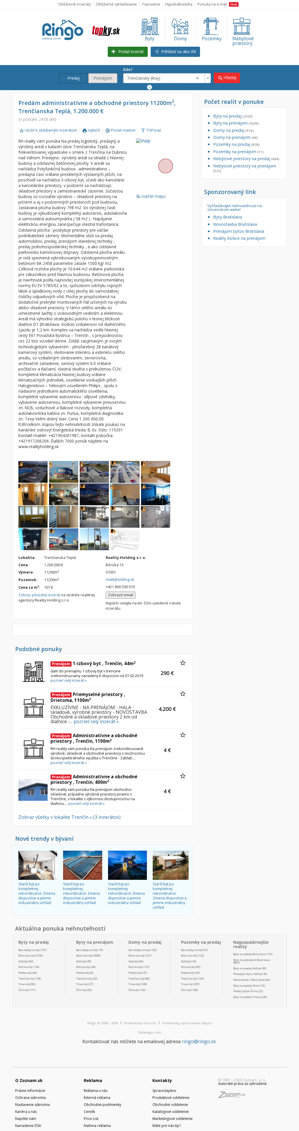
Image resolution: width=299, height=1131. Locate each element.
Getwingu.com (149, 1032)
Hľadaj (227, 78)
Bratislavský (26, 955)
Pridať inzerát (130, 51)
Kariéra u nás (26, 1111)
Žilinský (23, 990)
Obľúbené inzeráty (74, 4)
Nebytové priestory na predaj (246, 158)
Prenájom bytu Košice (247, 974)
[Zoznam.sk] (233, 1096)
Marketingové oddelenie (172, 1118)
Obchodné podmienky (102, 1104)
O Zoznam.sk (29, 1080)
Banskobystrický (29, 950)
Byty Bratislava (227, 217)
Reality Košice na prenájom (239, 238)
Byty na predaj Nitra (246, 985)
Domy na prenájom (235, 137)
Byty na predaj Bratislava (249, 954)
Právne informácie (30, 1090)
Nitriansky (25, 967)
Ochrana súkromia (30, 1097)
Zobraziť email (120, 594)
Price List (91, 1118)
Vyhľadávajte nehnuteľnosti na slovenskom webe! (234, 208)
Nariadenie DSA (28, 1125)
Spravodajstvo (164, 1090)
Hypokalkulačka (178, 4)
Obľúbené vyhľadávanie (116, 4)
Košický (23, 961)
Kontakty (162, 1080)
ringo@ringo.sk (199, 1041)
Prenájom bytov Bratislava (238, 231)
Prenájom (102, 78)
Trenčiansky (26, 978)
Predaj (73, 78)
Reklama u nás (95, 1090)
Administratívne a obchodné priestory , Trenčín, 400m (94, 779)
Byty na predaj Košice (247, 968)
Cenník (89, 1111)
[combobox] (167, 78)
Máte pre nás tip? (166, 1125)
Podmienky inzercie (140, 1023)
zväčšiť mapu (151, 196)
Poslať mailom (120, 130)
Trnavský (24, 984)
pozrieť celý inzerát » (69, 680)
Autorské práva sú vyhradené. (242, 1083)
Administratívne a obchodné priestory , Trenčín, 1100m (94, 738)
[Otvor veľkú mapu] (165, 166)
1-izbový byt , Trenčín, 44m (93, 663)
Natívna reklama (97, 1125)
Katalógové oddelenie (170, 1111)
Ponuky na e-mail (217, 4)
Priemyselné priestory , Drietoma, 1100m (88, 697)
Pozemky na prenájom (238, 151)
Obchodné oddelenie (170, 1104)
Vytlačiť (91, 130)
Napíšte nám (25, 1118)
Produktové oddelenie (171, 1097)
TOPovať (150, 130)
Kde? (128, 69)
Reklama (93, 1080)
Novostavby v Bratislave (249, 980)
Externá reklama (97, 1097)
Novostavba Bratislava (235, 224)
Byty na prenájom (236, 123)
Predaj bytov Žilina (245, 991)
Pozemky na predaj (236, 144)
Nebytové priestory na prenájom (244, 168)
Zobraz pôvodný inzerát (39, 594)
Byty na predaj (233, 116)
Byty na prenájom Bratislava (251, 960)
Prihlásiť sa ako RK (178, 51)
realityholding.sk (120, 579)
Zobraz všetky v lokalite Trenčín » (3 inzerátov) (69, 817)
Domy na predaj (233, 130)
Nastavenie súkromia (32, 1104)
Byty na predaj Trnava (247, 997)
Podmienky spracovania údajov (187, 1023)
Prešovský (25, 973)
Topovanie (151, 4)
